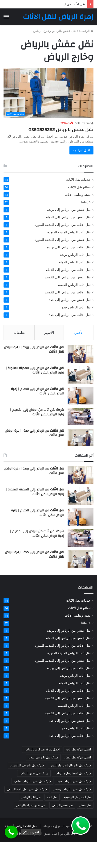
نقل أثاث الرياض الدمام (75, 262)
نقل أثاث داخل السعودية (77, 797)
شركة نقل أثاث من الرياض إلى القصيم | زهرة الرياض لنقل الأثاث (37, 412)
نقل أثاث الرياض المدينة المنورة (69, 232)
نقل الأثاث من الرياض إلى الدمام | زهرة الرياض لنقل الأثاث (46, 4)
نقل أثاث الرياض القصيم (74, 285)
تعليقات (19, 332)
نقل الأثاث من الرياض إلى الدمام (68, 270)
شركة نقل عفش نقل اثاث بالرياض (27, 789)
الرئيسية (85, 31)
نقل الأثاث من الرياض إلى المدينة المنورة (62, 225)
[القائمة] (6, 16)
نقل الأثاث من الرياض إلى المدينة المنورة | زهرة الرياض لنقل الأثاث (35, 370)
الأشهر (49, 332)
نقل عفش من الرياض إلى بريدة (69, 209)
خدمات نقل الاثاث (78, 179)
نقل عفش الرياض (62, 805)
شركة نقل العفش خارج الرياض (73, 773)
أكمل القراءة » (81, 150)
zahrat (86, 123)
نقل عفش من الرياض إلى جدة (70, 300)
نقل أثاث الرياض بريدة (75, 255)
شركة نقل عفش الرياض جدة (74, 781)
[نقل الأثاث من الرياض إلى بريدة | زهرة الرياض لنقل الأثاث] (80, 354)
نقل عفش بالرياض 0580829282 (60, 129)
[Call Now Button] (11, 832)
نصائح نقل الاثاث (79, 187)
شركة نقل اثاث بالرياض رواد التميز (70, 765)
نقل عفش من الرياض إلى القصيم (68, 277)
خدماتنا (86, 202)
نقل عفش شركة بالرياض (30, 805)
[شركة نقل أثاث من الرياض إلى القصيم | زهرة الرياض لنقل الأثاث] (80, 416)
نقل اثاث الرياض (30, 797)
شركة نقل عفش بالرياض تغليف (32, 781)
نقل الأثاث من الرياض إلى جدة (70, 315)
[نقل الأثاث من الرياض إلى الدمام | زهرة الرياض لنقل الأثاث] (80, 395)
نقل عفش (85, 805)
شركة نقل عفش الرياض (34, 773)
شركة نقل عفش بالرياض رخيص (72, 789)
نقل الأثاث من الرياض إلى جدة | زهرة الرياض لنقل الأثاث (34, 433)
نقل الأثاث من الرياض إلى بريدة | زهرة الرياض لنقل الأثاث (34, 349)
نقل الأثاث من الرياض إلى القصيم (68, 292)
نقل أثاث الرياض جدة (76, 307)
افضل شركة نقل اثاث (78, 749)
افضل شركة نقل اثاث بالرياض (42, 749)
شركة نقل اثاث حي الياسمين (27, 765)
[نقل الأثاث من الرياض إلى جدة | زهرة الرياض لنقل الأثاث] (80, 437)
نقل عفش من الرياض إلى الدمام (68, 217)
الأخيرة (78, 332)
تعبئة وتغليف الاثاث (78, 194)
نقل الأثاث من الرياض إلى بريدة (69, 247)
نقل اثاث (52, 797)
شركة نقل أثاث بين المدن (43, 757)
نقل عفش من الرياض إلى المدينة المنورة (62, 240)
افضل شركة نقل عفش (78, 757)
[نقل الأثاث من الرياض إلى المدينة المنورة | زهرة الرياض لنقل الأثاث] (80, 375)
